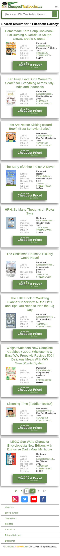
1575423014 (42, 418)
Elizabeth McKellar (44, 317)
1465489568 (42, 466)
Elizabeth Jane (43, 46)
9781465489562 (44, 469)
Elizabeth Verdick (44, 136)
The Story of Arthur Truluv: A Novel (29, 166)
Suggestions (10, 518)
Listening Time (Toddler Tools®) (29, 403)
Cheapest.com (17, 547)
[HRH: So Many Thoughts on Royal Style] (11, 229)
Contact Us (10, 529)
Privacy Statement (13, 535)
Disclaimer (10, 541)
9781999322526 (44, 55)
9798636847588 (44, 380)
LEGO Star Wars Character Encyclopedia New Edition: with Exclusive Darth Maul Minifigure (29, 445)
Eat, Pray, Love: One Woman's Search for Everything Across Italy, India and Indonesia (29, 83)
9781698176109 (44, 277)
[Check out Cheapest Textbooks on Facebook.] (43, 499)
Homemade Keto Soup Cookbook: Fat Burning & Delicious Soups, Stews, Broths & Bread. (29, 34)
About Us (9, 507)
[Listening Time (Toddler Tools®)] (11, 417)
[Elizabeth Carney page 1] (15, 491)
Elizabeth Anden (43, 370)
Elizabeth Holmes (44, 220)
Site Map (9, 524)
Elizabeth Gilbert (43, 94)
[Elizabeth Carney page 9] (21, 491)
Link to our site (11, 513)
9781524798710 (44, 186)
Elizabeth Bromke (44, 265)
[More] (56, 7)
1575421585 (42, 143)
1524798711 (42, 183)
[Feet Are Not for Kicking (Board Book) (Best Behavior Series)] (11, 141)
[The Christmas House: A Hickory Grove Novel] (11, 277)
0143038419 (42, 101)
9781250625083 (44, 230)
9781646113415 (43, 326)
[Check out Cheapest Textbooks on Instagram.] (15, 499)
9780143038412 (44, 103)
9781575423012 (44, 420)
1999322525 (42, 53)
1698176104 (42, 274)
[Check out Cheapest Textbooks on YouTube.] (33, 499)
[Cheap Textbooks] (21, 8)
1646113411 (42, 324)
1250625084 (42, 228)
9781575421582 (44, 145)
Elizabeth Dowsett (44, 459)
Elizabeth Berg (43, 176)
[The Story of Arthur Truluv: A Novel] (11, 185)
